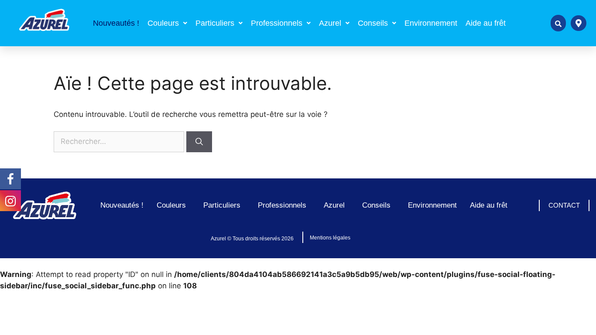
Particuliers (214, 23)
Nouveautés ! (116, 23)
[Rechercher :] (120, 141)
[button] (167, 23)
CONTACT (564, 205)
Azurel (330, 23)
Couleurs (163, 23)
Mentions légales (330, 238)
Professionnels (276, 23)
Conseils (373, 23)
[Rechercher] (199, 141)
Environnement (430, 23)
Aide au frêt (486, 23)
